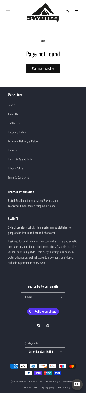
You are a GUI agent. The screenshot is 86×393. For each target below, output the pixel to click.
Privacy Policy (15, 168)
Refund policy (64, 387)
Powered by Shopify (33, 381)
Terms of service (68, 381)
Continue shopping (43, 68)
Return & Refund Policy (20, 159)
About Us (13, 114)
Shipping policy (47, 387)
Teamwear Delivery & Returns (24, 141)
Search (11, 105)
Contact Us (14, 123)
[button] (8, 12)
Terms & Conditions (18, 177)
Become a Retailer (18, 132)
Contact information (28, 387)
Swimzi (22, 381)
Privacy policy (52, 381)
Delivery (12, 150)
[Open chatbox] (77, 384)
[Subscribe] (60, 297)
